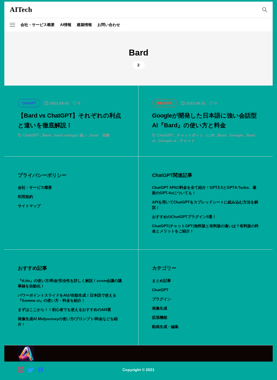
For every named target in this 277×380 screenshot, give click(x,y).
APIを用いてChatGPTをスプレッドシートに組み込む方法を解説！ (205, 205)
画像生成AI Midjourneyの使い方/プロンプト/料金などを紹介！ (68, 321)
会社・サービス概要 (38, 24)
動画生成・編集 (165, 326)
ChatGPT (160, 290)
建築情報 (84, 24)
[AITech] (26, 353)
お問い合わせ (108, 24)
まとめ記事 (161, 280)
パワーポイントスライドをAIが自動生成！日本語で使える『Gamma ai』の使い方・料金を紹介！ (67, 298)
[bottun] (265, 10)
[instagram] (21, 370)
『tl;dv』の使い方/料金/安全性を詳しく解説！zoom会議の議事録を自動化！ (70, 283)
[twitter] (31, 370)
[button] (12, 25)
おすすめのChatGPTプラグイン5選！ (184, 217)
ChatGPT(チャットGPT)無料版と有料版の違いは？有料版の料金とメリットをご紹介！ (205, 228)
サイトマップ (29, 206)
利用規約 (25, 196)
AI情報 (65, 24)
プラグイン (161, 299)
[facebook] (41, 370)
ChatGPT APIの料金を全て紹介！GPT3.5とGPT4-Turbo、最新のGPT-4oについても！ (204, 190)
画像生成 (159, 308)
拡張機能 (159, 317)
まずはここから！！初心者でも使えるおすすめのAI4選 (64, 309)
